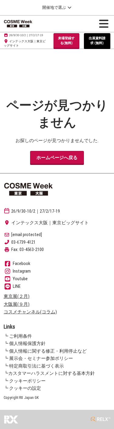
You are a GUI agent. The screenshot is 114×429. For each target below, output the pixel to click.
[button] (66, 40)
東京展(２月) (16, 296)
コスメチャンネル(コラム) (30, 312)
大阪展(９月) (16, 304)
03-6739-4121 (23, 242)
